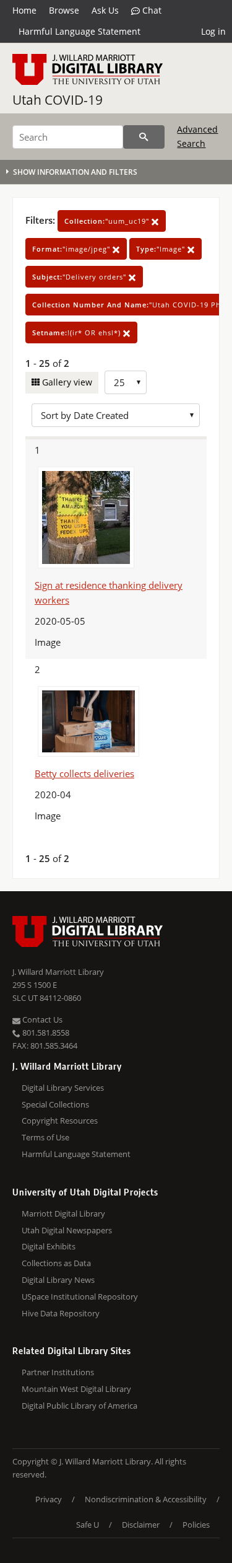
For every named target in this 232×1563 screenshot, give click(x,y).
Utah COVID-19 (57, 99)
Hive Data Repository (61, 1313)
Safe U (87, 1524)
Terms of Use (45, 1137)
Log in (213, 31)
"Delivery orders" (80, 276)
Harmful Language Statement (79, 31)
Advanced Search (197, 136)
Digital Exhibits (48, 1246)
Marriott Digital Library (63, 1213)
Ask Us (105, 10)
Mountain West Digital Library (76, 1388)
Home (24, 10)
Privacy (48, 1499)
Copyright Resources (60, 1120)
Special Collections (55, 1104)
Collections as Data (56, 1263)
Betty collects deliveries (84, 773)
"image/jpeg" (72, 248)
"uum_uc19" (108, 221)
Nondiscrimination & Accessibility (146, 1499)
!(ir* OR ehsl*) (77, 332)
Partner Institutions (58, 1372)
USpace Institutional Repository (80, 1296)
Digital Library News (58, 1279)
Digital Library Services (63, 1087)
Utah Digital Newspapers (67, 1230)
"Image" (161, 248)
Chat (150, 10)
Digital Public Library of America (79, 1405)
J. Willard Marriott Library (58, 971)
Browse (64, 10)
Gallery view (66, 382)
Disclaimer (141, 1524)
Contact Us (41, 1019)
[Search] (144, 137)
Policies (196, 1524)
